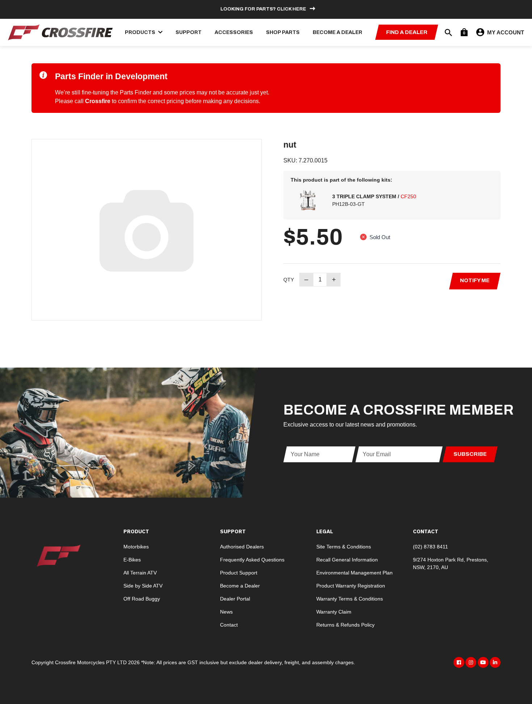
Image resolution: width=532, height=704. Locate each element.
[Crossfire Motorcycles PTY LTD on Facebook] (458, 662)
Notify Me (475, 280)
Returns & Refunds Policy (345, 625)
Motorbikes (136, 547)
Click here (291, 9)
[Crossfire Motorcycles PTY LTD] (60, 32)
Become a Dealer (337, 32)
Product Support (238, 573)
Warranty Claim (333, 612)
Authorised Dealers (242, 547)
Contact (229, 625)
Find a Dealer (406, 32)
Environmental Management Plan (354, 573)
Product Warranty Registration (350, 586)
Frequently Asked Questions (252, 560)
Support (189, 32)
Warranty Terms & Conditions (349, 599)
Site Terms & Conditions (343, 547)
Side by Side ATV (142, 586)
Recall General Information (347, 560)
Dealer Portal (235, 599)
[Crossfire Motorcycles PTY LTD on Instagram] (470, 662)
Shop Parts (283, 32)
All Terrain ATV (140, 573)
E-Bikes (132, 560)
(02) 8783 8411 (430, 547)
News (226, 612)
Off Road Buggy (141, 599)
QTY (288, 280)
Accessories (234, 32)
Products (140, 32)
